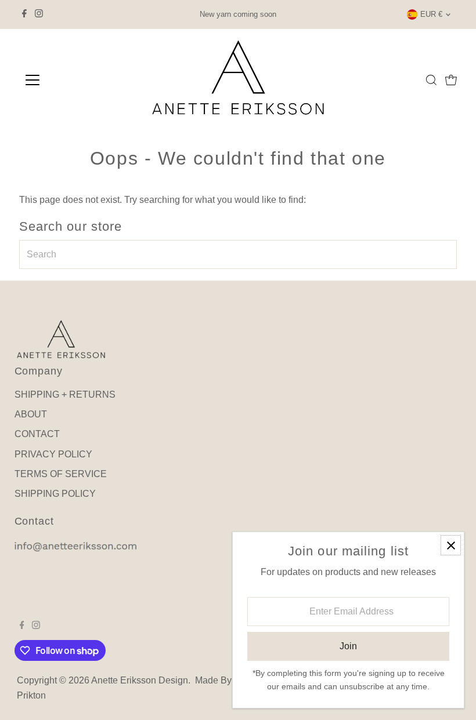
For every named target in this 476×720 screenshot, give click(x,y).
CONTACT (37, 434)
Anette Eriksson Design (139, 680)
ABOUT (31, 414)
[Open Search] (431, 80)
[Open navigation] (70, 80)
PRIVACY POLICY (53, 454)
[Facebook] (24, 14)
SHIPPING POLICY (55, 494)
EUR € (431, 14)
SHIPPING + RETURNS (65, 394)
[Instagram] (39, 14)
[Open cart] (451, 80)
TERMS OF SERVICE (61, 474)
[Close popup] (451, 545)
